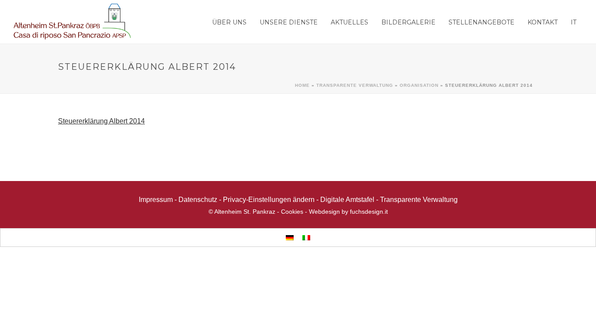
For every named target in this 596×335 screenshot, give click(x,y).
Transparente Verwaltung (354, 85)
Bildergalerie (408, 22)
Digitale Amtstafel (347, 199)
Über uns (229, 22)
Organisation (419, 85)
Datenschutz (197, 199)
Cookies (292, 211)
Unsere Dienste (289, 22)
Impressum (156, 199)
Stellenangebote (481, 22)
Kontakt (542, 22)
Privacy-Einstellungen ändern (269, 199)
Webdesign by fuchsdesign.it (348, 211)
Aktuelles (349, 22)
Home (302, 85)
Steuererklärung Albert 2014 (101, 121)
